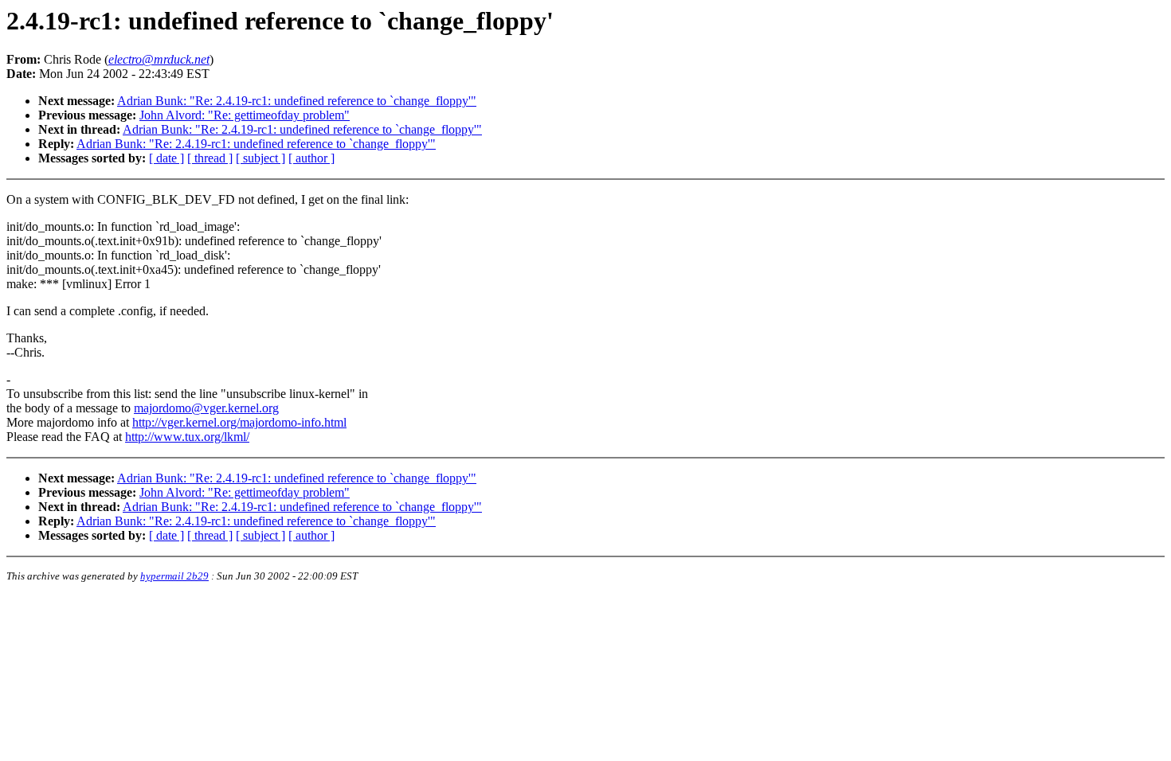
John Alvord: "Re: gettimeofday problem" (244, 115)
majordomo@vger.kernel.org (206, 408)
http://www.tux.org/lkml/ (187, 436)
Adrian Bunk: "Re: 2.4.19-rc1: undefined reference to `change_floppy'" (296, 100)
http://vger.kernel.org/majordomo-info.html (239, 422)
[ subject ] (260, 158)
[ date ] (166, 158)
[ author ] (311, 158)
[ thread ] (210, 158)
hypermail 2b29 (174, 576)
